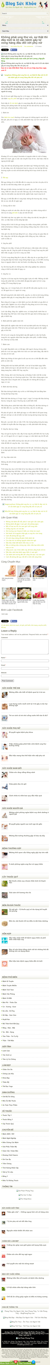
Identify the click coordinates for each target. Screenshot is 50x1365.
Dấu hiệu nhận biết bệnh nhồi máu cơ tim (20, 543)
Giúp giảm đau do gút (17, 784)
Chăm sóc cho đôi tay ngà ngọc (19, 1254)
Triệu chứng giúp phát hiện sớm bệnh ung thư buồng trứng (27, 744)
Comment (4, 637)
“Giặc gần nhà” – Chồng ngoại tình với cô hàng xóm (28, 1212)
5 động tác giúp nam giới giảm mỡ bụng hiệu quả (26, 1245)
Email (3, 665)
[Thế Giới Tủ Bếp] (25, 1195)
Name (3, 658)
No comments (28, 46)
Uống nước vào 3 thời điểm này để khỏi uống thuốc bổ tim (25, 550)
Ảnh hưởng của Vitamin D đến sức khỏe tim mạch (23, 531)
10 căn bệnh (14, 103)
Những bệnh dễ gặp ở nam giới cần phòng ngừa (22, 524)
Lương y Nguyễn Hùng (39, 1343)
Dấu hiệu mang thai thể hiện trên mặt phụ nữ (27, 755)
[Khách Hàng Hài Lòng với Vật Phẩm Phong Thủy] (25, 1191)
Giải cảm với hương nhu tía (20, 892)
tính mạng (34, 625)
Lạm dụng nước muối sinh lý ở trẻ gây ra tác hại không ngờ (28, 704)
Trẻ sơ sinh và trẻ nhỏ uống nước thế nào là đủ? (28, 715)
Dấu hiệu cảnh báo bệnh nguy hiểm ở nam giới (21, 552)
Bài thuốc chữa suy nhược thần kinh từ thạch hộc (27, 881)
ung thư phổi (12, 98)
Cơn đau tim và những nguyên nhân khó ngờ (21, 540)
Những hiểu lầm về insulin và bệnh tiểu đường (25, 1278)
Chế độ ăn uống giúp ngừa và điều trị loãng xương (27, 1297)
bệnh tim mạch (9, 117)
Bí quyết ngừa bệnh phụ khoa (21, 732)
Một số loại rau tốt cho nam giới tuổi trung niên (21, 526)
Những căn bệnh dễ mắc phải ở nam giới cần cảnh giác (24, 522)
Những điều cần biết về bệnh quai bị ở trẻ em (27, 692)
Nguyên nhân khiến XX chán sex (20, 1230)
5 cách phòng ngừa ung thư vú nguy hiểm (26, 864)
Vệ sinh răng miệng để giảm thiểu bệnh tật (20, 538)
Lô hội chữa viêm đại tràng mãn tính (21, 1287)
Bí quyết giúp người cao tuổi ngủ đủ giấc (25, 824)
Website (4, 673)
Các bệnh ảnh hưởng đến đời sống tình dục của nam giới (25, 554)
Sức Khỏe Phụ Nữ (16, 46)
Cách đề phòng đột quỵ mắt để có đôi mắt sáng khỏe (24, 557)
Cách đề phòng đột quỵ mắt (15, 536)
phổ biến (15, 213)
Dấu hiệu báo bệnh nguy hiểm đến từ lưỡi (25, 961)
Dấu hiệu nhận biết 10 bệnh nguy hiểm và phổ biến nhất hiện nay (27, 938)
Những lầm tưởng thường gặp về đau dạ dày (27, 836)
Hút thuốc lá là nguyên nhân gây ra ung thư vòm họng (24, 533)
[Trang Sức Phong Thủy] (25, 506)
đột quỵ (3, 627)
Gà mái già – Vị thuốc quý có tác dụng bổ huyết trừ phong (28, 910)
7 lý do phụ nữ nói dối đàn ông (19, 1221)
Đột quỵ (5, 177)
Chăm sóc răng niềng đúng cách (22, 772)
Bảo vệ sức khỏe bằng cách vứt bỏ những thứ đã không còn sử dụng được (28, 950)
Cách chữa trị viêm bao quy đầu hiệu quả (25, 796)
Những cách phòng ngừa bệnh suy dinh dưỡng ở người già (29, 813)
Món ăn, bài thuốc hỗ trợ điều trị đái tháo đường (28, 921)
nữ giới (22, 625)
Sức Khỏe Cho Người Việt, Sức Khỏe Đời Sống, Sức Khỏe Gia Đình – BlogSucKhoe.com (25, 1342)
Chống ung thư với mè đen (15, 529)
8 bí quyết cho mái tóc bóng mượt (20, 1264)
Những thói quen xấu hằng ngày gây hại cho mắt (28, 852)
